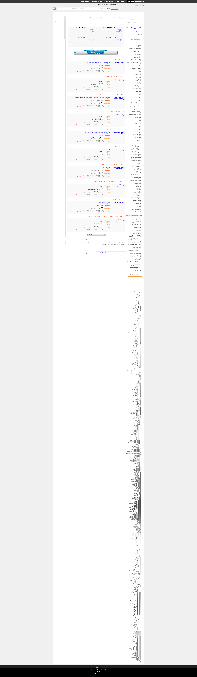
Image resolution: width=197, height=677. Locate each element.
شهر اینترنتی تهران (98, 667)
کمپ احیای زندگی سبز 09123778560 (102, 202)
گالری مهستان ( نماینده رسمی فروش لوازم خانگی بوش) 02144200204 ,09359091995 (92, 97)
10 (104, 234)
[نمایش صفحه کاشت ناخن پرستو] (120, 149)
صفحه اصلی (141, 13)
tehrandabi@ (132, 19)
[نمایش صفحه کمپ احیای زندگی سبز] (120, 202)
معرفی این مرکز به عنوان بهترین (91, 71)
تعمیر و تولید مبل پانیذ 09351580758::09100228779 (98, 62)
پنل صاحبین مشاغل (95, 1)
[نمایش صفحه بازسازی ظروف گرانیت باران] (119, 115)
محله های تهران (130, 1)
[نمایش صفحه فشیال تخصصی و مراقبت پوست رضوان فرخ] (119, 168)
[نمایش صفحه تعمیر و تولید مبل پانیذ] (120, 62)
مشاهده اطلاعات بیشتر (80, 71)
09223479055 (106, 167)
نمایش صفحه (107, 71)
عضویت (82, 1)
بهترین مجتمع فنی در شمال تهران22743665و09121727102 (97, 185)
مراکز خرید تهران (123, 1)
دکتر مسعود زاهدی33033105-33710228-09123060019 (97, 132)
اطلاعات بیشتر (100, 34)
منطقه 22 (135, 13)
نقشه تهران (116, 1)
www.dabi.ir (94, 669)
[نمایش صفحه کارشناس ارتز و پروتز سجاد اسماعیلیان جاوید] (119, 80)
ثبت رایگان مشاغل (109, 1)
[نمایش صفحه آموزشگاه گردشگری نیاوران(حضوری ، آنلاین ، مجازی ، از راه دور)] (119, 186)
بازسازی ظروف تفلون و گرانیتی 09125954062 (100, 115)
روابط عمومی (102, 1)
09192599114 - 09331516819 (102, 80)
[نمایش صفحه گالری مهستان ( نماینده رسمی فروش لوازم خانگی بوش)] (119, 99)
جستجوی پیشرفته (114, 8)
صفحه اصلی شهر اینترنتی (139, 1)
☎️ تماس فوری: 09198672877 (103, 150)
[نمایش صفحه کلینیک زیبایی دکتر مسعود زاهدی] (119, 133)
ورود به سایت (87, 1)
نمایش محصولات (101, 71)
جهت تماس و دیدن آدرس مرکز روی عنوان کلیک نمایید (93, 70)
